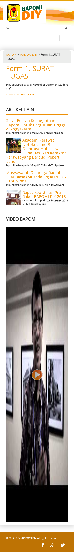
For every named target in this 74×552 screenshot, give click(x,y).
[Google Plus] (52, 545)
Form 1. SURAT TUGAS (30, 72)
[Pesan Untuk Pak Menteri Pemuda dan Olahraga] (37, 374)
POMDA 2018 (29, 54)
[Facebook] (42, 545)
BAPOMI (11, 54)
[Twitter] (63, 545)
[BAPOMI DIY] (24, 12)
